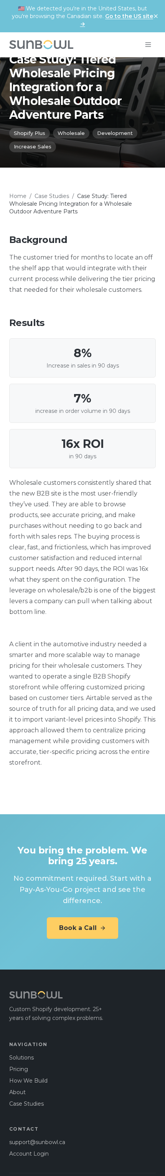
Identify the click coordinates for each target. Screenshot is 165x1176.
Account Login (29, 1153)
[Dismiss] (155, 16)
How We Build (28, 1080)
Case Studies (52, 196)
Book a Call (78, 927)
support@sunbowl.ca (37, 1142)
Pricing (18, 1069)
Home (17, 196)
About (17, 1092)
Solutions (21, 1057)
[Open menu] (148, 44)
